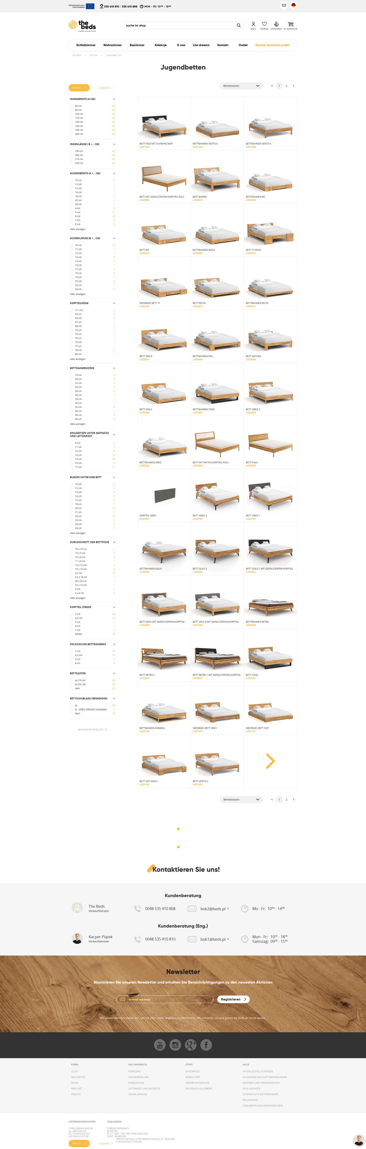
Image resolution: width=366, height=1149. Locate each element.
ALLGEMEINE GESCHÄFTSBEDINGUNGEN (265, 1077)
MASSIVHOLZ (192, 1071)
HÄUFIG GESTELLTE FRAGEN (258, 1071)
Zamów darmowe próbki (272, 45)
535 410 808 (129, 6)
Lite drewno (201, 45)
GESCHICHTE (78, 1077)
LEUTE (74, 1071)
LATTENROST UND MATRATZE (144, 1088)
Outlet (243, 45)
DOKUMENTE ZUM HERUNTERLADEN (263, 1105)
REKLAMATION (250, 1099)
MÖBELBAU (134, 1071)
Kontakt (222, 45)
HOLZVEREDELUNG (138, 1077)
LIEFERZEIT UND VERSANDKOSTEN (261, 1082)
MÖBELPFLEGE (136, 1082)
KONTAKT (76, 1094)
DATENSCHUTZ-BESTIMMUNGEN (260, 1094)
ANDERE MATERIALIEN (197, 1082)
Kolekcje (161, 45)
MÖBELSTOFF (192, 1077)
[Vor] (293, 85)
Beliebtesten (231, 86)
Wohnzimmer (112, 45)
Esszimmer (137, 45)
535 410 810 (111, 6)
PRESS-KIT (76, 1088)
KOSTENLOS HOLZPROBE (198, 1088)
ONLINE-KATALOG (137, 1094)
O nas (181, 45)
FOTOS (74, 1082)
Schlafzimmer (86, 45)
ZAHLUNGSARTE (251, 1088)
